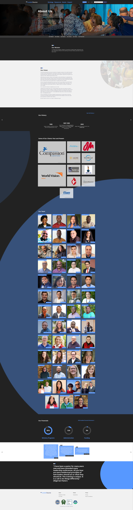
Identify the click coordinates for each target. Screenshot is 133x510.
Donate (84, 2)
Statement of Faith (62, 494)
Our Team (60, 496)
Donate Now (75, 494)
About (89, 2)
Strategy (50, 2)
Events (64, 2)
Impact (69, 2)
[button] (2, 120)
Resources (57, 2)
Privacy (86, 494)
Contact (92, 2)
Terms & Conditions (88, 496)
